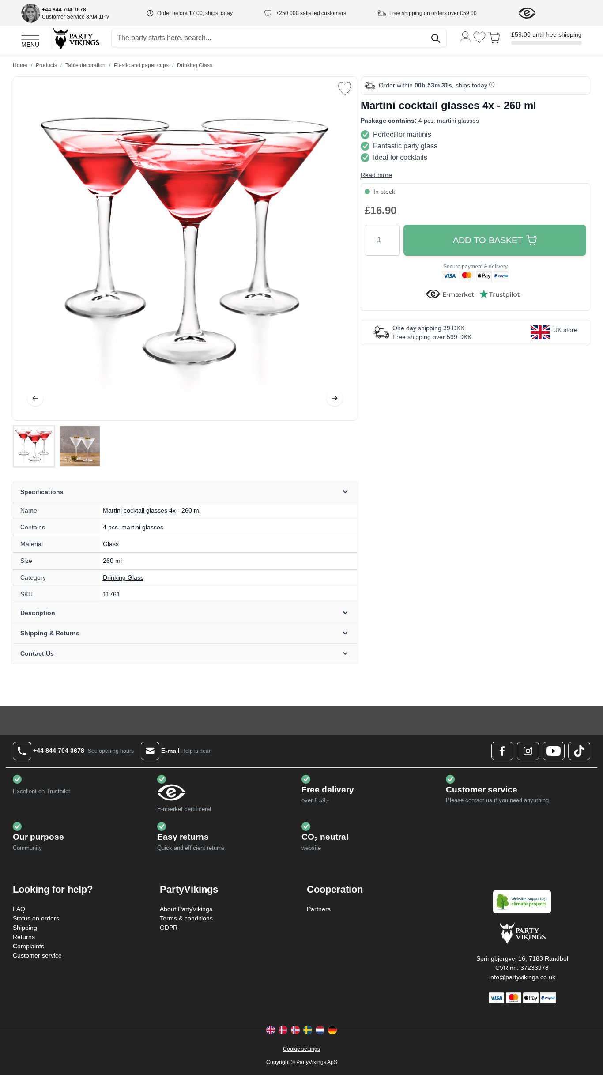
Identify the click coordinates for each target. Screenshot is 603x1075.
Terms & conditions (186, 918)
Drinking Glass (123, 577)
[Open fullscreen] (185, 248)
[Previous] (35, 398)
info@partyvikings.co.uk (522, 977)
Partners (319, 909)
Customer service (37, 955)
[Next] (335, 398)
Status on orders (36, 918)
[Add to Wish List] (345, 89)
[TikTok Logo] (579, 751)
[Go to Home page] (75, 38)
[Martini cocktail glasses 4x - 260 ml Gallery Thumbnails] (57, 446)
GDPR (168, 927)
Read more (376, 174)
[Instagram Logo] (528, 751)
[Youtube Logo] (554, 751)
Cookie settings (301, 1049)
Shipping (25, 927)
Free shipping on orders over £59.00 (433, 13)
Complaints (28, 946)
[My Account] (465, 36)
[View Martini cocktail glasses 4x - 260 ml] (34, 446)
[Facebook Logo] (502, 751)
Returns (24, 936)
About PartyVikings (186, 909)
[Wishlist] (479, 37)
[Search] (435, 38)
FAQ (19, 909)
